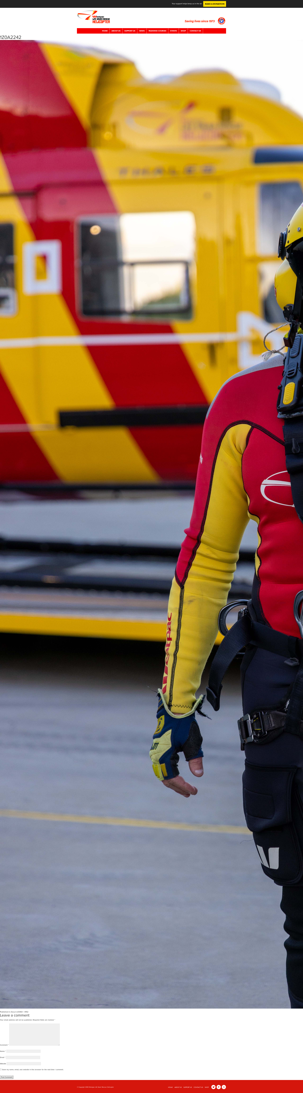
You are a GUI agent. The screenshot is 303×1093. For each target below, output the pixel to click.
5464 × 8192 (23, 1012)
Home (105, 31)
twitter (213, 1087)
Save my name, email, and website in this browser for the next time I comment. (32, 1070)
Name (3, 1051)
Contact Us (195, 31)
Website (3, 1064)
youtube (224, 1087)
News (142, 31)
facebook (218, 1087)
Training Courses (157, 31)
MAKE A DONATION (214, 3)
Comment (4, 1045)
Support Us (129, 31)
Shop (183, 31)
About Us (115, 31)
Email (2, 1057)
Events (173, 31)
